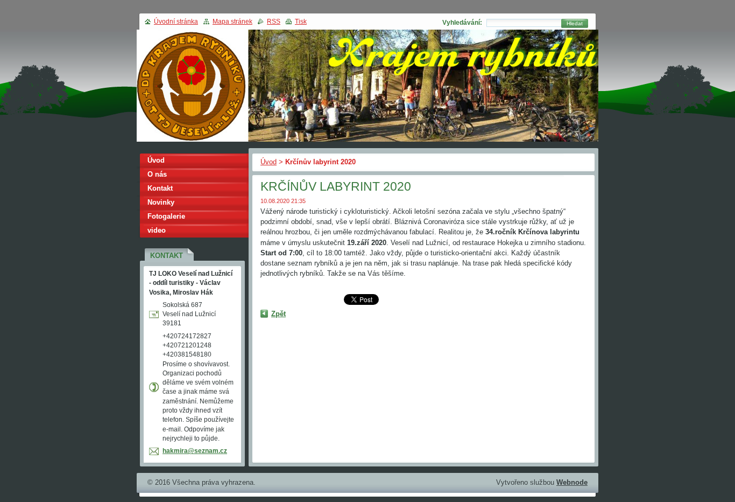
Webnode (572, 482)
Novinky (160, 202)
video (156, 230)
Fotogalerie (166, 216)
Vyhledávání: (462, 22)
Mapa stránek (232, 21)
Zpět (278, 314)
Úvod (268, 162)
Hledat (575, 23)
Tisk (301, 21)
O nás (157, 174)
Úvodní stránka (176, 21)
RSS (273, 21)
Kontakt (160, 188)
